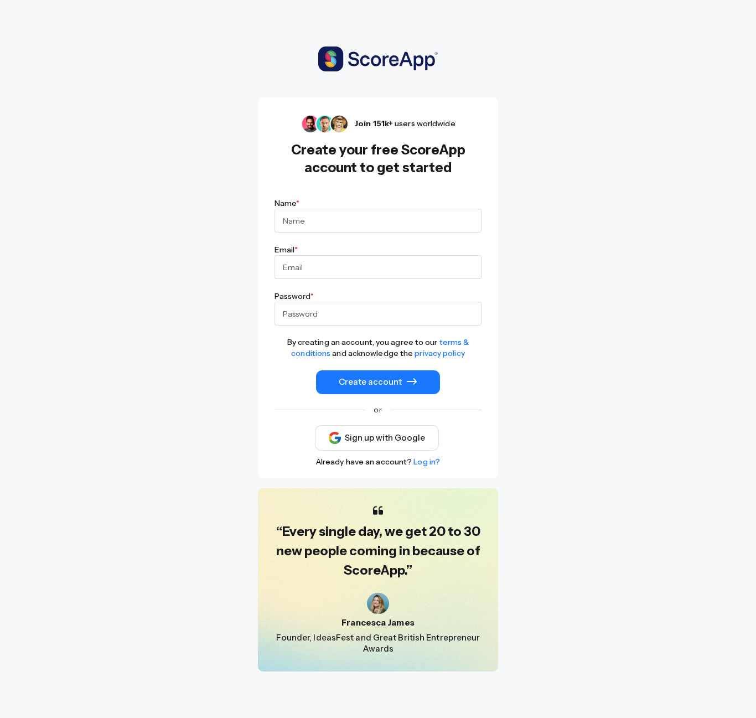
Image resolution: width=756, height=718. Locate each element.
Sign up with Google (385, 438)
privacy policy (439, 353)
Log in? (426, 462)
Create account (370, 382)
